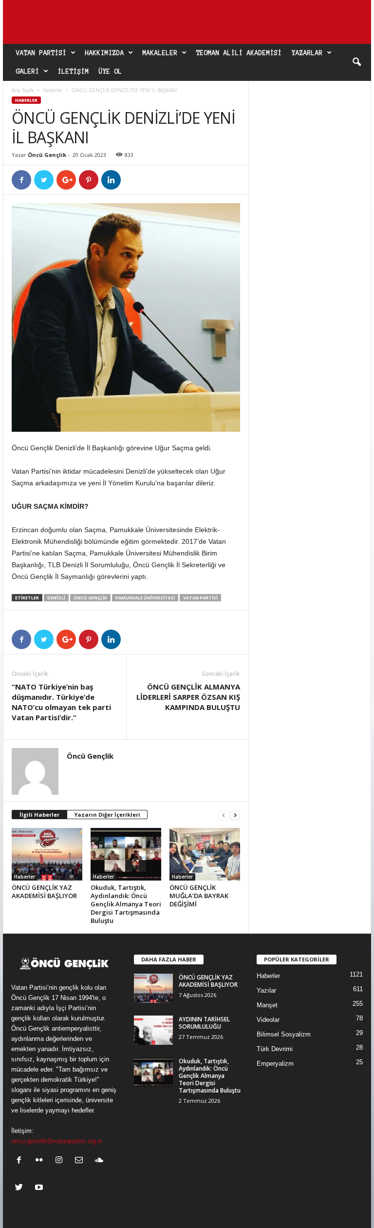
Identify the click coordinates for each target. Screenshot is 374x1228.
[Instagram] (61, 1161)
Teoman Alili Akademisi (239, 53)
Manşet (267, 1005)
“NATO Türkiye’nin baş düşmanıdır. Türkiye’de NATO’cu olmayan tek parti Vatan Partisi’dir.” (61, 702)
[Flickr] (41, 1161)
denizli (56, 598)
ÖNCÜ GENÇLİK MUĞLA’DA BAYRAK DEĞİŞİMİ (198, 895)
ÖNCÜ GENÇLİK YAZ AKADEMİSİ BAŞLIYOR (44, 891)
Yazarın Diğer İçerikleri (107, 814)
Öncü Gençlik (47, 154)
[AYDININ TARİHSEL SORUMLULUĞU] (153, 1030)
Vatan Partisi (41, 53)
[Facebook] (21, 1161)
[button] (356, 62)
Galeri (27, 71)
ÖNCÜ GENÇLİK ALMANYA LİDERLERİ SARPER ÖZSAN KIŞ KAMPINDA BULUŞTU (188, 697)
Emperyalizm (275, 1063)
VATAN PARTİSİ (200, 598)
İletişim (73, 71)
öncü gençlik (90, 598)
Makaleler (160, 53)
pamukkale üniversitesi (145, 598)
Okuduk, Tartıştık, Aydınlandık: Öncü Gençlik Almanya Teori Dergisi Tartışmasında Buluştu (126, 904)
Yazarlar (307, 53)
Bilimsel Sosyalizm (284, 1034)
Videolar (268, 1019)
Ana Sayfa (23, 90)
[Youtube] (40, 1188)
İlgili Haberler (39, 814)
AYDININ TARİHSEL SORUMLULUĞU (204, 1023)
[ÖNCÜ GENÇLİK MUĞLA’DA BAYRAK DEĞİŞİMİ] (204, 854)
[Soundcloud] (100, 1161)
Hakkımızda (104, 53)
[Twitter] (21, 1188)
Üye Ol (110, 71)
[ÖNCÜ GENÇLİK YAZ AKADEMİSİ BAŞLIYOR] (47, 854)
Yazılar (266, 990)
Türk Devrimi (275, 1049)
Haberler (52, 90)
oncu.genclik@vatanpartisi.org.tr (56, 1141)
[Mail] (81, 1161)
